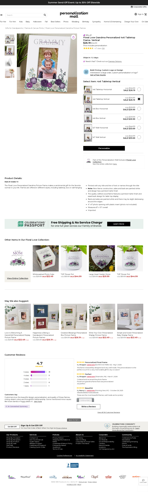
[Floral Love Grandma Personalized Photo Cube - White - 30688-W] (46, 272)
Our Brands (103, 440)
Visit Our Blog (81, 440)
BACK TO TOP (73, 420)
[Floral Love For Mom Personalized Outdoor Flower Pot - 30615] (130, 272)
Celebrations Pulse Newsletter (129, 439)
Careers (102, 443)
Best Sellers (55, 22)
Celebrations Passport (37, 445)
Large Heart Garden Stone (99, 274)
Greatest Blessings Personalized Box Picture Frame (74, 334)
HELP (79, 484)
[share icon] (73, 37)
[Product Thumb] (10, 39)
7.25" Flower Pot (67, 274)
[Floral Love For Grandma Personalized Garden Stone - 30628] (102, 272)
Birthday (85, 22)
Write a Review (88, 407)
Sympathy (96, 22)
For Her (3, 22)
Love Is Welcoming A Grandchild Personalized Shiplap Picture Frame (17, 335)
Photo (65, 22)
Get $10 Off (12, 427)
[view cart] (145, 14)
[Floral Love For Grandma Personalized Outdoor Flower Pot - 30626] (74, 272)
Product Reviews (12, 447)
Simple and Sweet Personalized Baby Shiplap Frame (130, 334)
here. (115, 164)
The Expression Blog (129, 447)
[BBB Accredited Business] (72, 467)
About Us (102, 438)
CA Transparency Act (106, 449)
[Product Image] (47, 64)
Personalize (104, 148)
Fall (46, 22)
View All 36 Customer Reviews (108, 412)
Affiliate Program (35, 443)
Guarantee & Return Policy (62, 443)
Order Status (34, 441)
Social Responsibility (106, 441)
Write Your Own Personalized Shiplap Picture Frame (101, 334)
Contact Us (33, 438)
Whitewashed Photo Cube (43, 274)
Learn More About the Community (125, 429)
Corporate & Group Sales (85, 441)
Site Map (9, 445)
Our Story (79, 438)
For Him (12, 22)
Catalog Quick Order (37, 447)
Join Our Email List (36, 440)
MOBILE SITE (71, 484)
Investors (102, 447)
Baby (28, 22)
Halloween (37, 22)
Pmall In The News (82, 443)
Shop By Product (12, 441)
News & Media (104, 445)
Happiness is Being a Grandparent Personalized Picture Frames (43, 335)
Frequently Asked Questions (59, 446)
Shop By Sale (11, 443)
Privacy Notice (61, 428)
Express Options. (115, 61)
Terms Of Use (58, 449)
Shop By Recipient (13, 440)
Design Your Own (131, 22)
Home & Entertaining (112, 22)
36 (103, 48)
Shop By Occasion (13, 438)
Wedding (75, 22)
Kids (21, 22)
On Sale (145, 22)
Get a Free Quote (98, 75)
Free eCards (126, 445)
